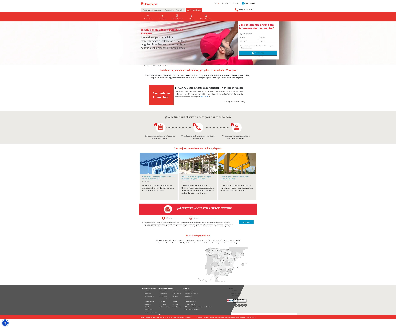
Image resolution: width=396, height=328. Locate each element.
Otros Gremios (176, 306)
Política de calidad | (241, 317)
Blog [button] (215, 3)
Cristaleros (175, 299)
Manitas (163, 301)
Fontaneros (164, 296)
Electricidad (147, 293)
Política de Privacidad (246, 48)
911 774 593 (246, 9)
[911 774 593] (236, 9)
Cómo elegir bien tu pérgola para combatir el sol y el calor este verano (158, 178)
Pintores (175, 301)
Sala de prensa (188, 296)
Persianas (163, 304)
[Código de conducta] (184, 309)
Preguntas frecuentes (190, 299)
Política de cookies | (220, 317)
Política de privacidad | (209, 317)
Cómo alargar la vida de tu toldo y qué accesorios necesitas (235, 178)
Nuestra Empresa (189, 291)
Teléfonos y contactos (190, 301)
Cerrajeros (175, 296)
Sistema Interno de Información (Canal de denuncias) (198, 306)
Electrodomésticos (149, 296)
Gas (145, 299)
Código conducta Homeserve (192, 309)
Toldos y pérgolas (157, 66)
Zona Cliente (234, 290)
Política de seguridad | (230, 317)
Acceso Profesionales (236, 293)
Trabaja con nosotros (190, 304)
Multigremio (147, 304)
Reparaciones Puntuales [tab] (174, 10)
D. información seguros (150, 312)
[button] (5, 323)
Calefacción (164, 293)
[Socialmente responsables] (184, 293)
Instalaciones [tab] (195, 10)
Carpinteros (176, 291)
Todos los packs (148, 309)
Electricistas (164, 291)
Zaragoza (167, 66)
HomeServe (147, 66)
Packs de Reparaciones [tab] (152, 10)
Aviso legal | (200, 317)
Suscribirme (246, 222)
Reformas (175, 304)
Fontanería (147, 291)
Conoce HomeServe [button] (230, 3)
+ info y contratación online (234, 101)
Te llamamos (260, 53)
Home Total (147, 306)
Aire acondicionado (149, 301)
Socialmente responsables (191, 293)
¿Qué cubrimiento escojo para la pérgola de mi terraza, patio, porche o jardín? (197, 178)
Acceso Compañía (235, 295)
